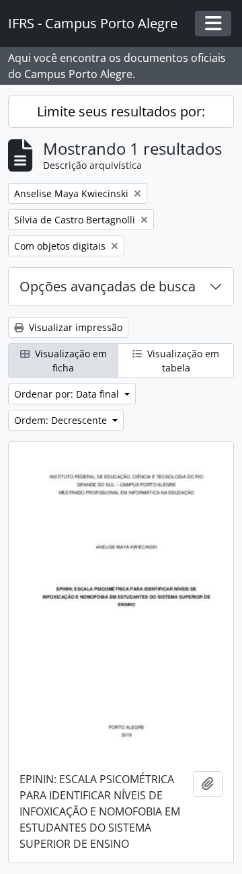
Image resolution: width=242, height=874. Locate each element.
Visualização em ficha (69, 360)
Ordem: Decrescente (62, 420)
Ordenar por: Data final (68, 394)
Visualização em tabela (182, 360)
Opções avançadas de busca (107, 286)
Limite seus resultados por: (121, 111)
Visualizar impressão (74, 327)
